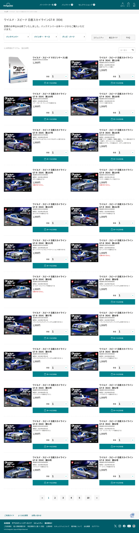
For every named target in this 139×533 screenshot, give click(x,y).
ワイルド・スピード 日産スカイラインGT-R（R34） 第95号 (49, 350)
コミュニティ (98, 37)
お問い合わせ (36, 515)
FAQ (128, 37)
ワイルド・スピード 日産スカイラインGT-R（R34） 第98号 (116, 278)
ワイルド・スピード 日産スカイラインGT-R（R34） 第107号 (49, 131)
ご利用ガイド (9, 515)
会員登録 (7, 523)
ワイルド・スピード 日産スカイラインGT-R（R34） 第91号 (49, 422)
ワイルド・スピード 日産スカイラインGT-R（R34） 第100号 (116, 241)
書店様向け (48, 523)
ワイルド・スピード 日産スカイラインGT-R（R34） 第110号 (116, 59)
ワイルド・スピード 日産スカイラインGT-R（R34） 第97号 (49, 314)
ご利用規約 (8, 526)
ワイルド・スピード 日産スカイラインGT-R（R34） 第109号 (49, 95)
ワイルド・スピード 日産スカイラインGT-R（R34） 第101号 (49, 241)
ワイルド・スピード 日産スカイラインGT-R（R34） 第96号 (116, 314)
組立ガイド (113, 37)
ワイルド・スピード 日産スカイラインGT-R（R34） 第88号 (116, 458)
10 (88, 497)
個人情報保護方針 (19, 526)
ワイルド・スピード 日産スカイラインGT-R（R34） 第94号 (116, 350)
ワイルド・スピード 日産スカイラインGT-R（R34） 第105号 (49, 171)
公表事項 (49, 526)
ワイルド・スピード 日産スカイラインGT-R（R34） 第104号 (116, 171)
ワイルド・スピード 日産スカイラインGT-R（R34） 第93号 (49, 386)
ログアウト (95, 526)
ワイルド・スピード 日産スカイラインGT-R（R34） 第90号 (116, 422)
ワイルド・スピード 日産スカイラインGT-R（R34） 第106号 (116, 131)
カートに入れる (52, 83)
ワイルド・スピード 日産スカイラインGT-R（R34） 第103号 (49, 205)
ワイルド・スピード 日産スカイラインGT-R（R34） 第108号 (116, 95)
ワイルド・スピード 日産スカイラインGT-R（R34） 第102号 (116, 205)
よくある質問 (23, 515)
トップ (6, 11)
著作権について (76, 526)
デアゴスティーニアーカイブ (22, 523)
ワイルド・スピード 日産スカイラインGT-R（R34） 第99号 (49, 278)
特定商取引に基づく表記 (35, 526)
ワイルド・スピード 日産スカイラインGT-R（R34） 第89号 (49, 458)
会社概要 (87, 526)
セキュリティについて (61, 526)
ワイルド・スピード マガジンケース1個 (50, 57)
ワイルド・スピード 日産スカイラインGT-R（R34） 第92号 (116, 386)
